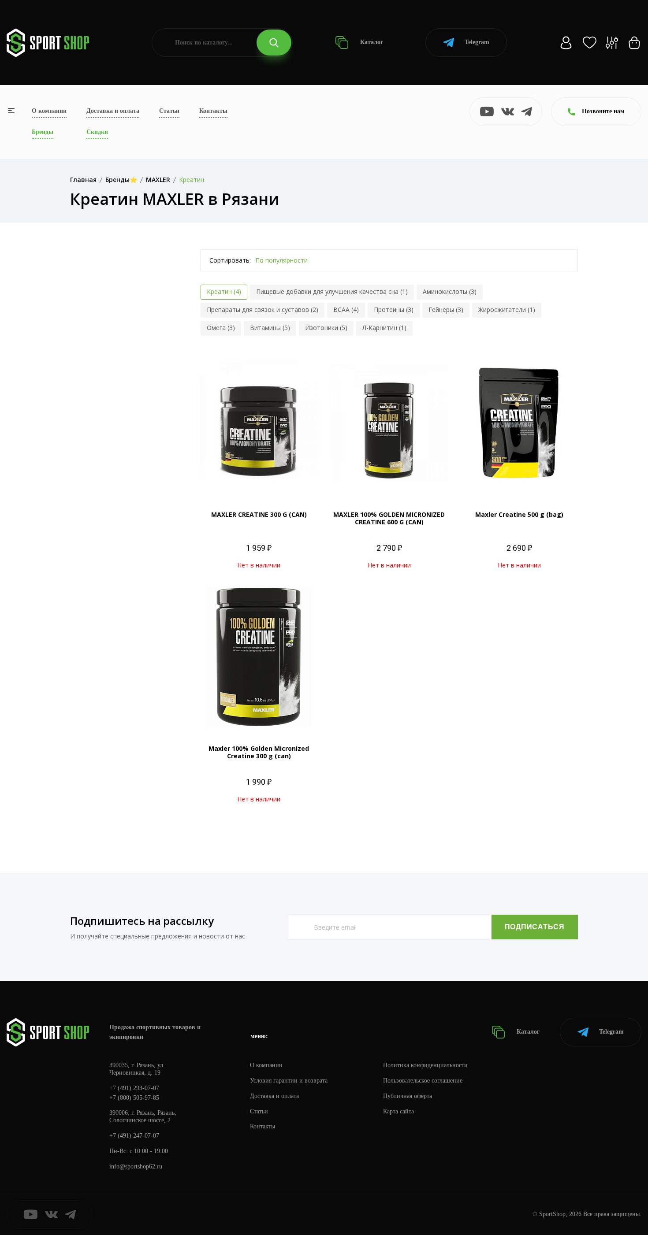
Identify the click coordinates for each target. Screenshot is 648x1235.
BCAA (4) (346, 309)
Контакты (213, 111)
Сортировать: (230, 260)
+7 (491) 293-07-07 (134, 1088)
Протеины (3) (393, 309)
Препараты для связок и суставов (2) (262, 309)
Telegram (477, 42)
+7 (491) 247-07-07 (134, 1135)
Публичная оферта (407, 1096)
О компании (49, 111)
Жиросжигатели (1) (506, 309)
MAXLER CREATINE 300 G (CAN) (259, 514)
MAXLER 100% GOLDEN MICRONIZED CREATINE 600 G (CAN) (389, 518)
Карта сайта (398, 1111)
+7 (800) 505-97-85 (134, 1097)
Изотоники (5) (326, 327)
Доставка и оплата (112, 111)
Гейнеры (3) (445, 309)
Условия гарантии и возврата (289, 1080)
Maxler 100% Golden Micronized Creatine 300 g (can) (259, 752)
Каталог (370, 42)
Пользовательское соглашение (422, 1080)
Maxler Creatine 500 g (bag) (519, 514)
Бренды (42, 132)
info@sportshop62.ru (135, 1166)
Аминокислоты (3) (450, 291)
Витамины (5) (270, 327)
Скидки (97, 132)
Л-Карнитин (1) (384, 327)
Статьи (169, 111)
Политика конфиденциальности (425, 1065)
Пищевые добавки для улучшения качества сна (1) (332, 291)
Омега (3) (221, 327)
